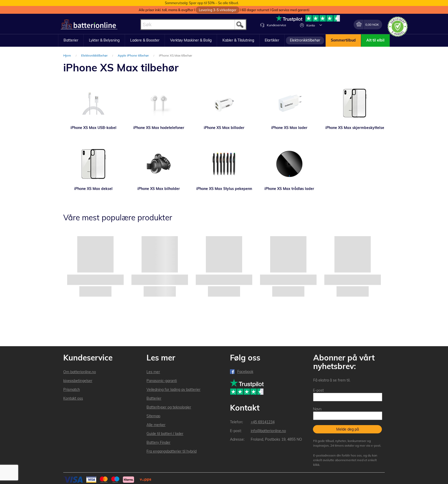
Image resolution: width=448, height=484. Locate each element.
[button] (320, 25)
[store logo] (89, 24)
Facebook (245, 371)
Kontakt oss (73, 398)
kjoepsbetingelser (77, 380)
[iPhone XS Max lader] (289, 103)
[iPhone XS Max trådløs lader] (289, 164)
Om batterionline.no (79, 372)
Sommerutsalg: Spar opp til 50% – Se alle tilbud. (202, 3)
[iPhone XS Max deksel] (93, 164)
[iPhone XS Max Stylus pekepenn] (224, 164)
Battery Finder (158, 442)
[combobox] (193, 24)
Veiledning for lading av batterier (173, 389)
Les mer (153, 372)
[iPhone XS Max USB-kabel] (93, 103)
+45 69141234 (263, 422)
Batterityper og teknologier (168, 407)
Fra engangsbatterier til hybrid (171, 451)
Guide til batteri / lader (164, 433)
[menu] (224, 40)
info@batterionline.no (268, 430)
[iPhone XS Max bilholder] (159, 164)
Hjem (67, 55)
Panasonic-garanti (161, 380)
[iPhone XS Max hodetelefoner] (159, 103)
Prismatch (71, 389)
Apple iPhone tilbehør (134, 55)
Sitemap (153, 416)
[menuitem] (70, 40)
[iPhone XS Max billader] (224, 103)
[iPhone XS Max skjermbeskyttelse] (355, 103)
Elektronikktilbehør (94, 55)
